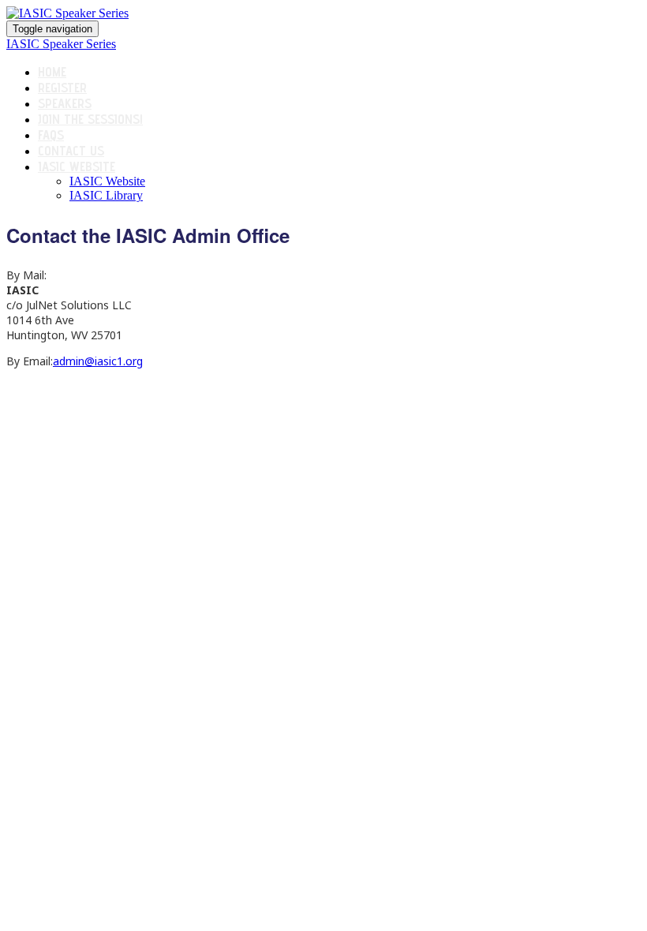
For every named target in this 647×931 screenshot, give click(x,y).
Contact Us (71, 151)
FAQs (51, 135)
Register (62, 87)
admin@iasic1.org (98, 360)
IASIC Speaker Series (61, 43)
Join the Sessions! (90, 119)
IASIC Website (76, 166)
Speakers (65, 103)
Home (52, 72)
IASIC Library (106, 195)
